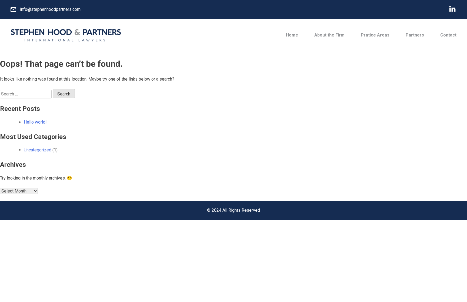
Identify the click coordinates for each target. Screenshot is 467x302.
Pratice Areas (375, 35)
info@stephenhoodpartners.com (50, 9)
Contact (448, 35)
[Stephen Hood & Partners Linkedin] (452, 10)
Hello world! (35, 122)
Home (292, 35)
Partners (415, 35)
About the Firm (329, 35)
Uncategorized (37, 149)
